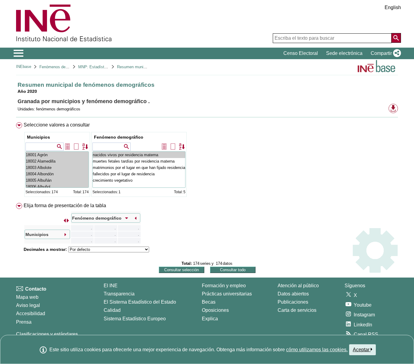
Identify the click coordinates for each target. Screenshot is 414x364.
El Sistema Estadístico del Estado (140, 302)
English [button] (393, 7)
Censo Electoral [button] (300, 53)
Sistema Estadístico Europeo (135, 318)
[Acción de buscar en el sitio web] (396, 38)
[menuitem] (207, 161)
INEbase (23, 66)
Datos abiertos (293, 293)
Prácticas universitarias (227, 293)
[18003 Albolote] (57, 167)
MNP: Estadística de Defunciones (108, 67)
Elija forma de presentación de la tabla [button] (65, 205)
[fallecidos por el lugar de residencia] (139, 174)
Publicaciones (293, 302)
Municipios (38, 137)
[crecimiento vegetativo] (139, 180)
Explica (210, 318)
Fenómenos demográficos (62, 67)
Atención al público (298, 285)
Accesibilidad (30, 313)
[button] (384, 53)
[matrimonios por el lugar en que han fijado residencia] (139, 167)
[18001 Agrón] (57, 155)
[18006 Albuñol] (57, 187)
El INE (111, 285)
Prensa (24, 322)
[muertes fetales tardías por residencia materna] (139, 161)
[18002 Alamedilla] (57, 161)
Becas (208, 302)
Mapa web (27, 297)
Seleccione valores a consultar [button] (57, 124)
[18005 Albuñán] (57, 180)
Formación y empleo (224, 285)
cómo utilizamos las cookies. (317, 349)
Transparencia (119, 293)
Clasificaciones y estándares (47, 334)
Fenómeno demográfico (118, 137)
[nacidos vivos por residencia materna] (139, 155)
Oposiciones (215, 310)
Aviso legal (28, 305)
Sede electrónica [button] (344, 53)
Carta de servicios (297, 310)
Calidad (112, 310)
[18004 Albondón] (57, 174)
